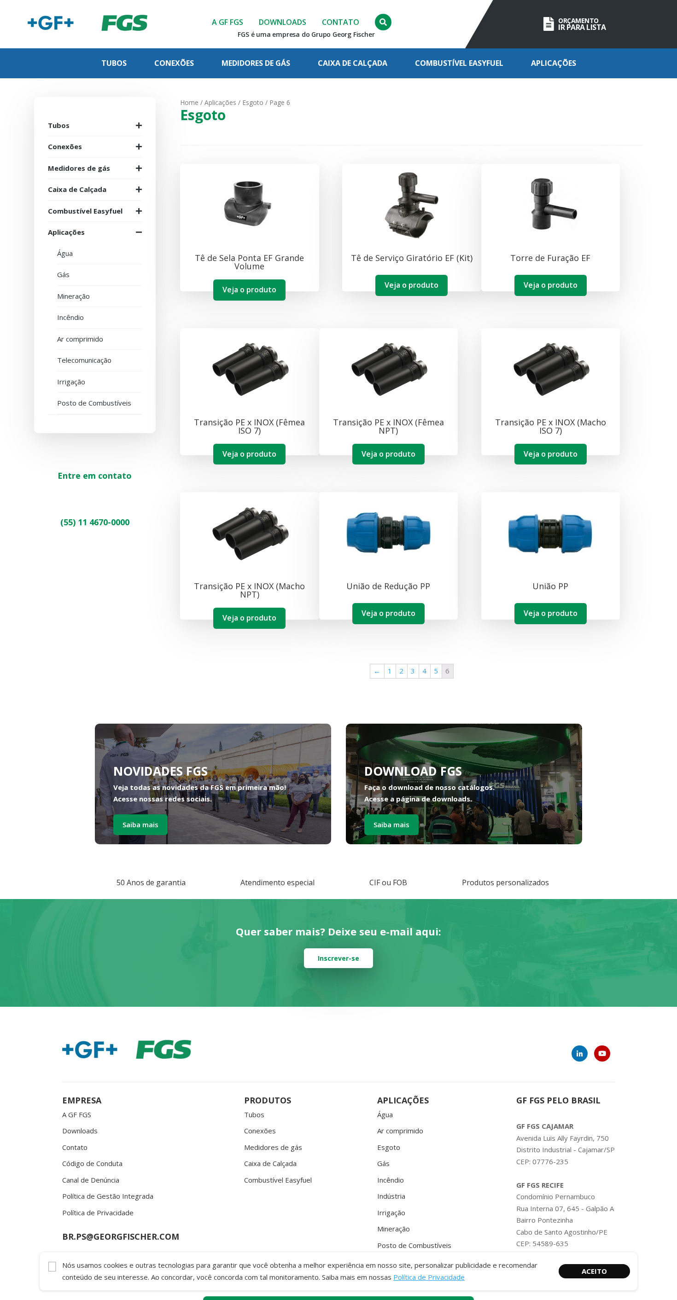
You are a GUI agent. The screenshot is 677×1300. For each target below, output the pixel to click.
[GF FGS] (124, 24)
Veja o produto (249, 289)
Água (385, 1114)
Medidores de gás (256, 63)
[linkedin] (580, 1053)
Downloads (282, 22)
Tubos (114, 63)
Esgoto (252, 102)
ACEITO (594, 1271)
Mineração (393, 1228)
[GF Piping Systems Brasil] (51, 24)
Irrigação (391, 1212)
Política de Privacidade (98, 1212)
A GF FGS (227, 22)
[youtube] (602, 1053)
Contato (340, 22)
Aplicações (553, 63)
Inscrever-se (338, 958)
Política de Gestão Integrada (107, 1196)
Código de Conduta (92, 1163)
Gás (383, 1163)
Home (189, 102)
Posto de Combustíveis (414, 1245)
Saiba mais (140, 824)
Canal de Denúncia (90, 1179)
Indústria (391, 1196)
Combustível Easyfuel (459, 63)
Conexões (174, 63)
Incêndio (390, 1179)
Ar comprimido (400, 1130)
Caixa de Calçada (352, 63)
